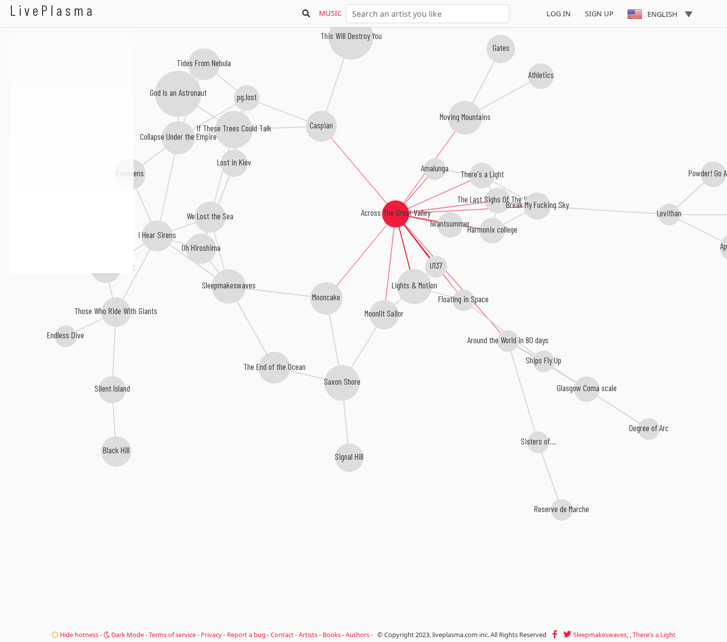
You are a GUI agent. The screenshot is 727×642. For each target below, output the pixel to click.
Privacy (211, 634)
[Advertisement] (72, 326)
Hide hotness (78, 634)
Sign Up (599, 13)
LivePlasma (52, 10)
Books (331, 634)
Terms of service (172, 634)
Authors (357, 634)
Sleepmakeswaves (600, 634)
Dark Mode (127, 634)
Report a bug (246, 634)
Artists (308, 634)
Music (330, 13)
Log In (558, 13)
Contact (282, 634)
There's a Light (654, 634)
